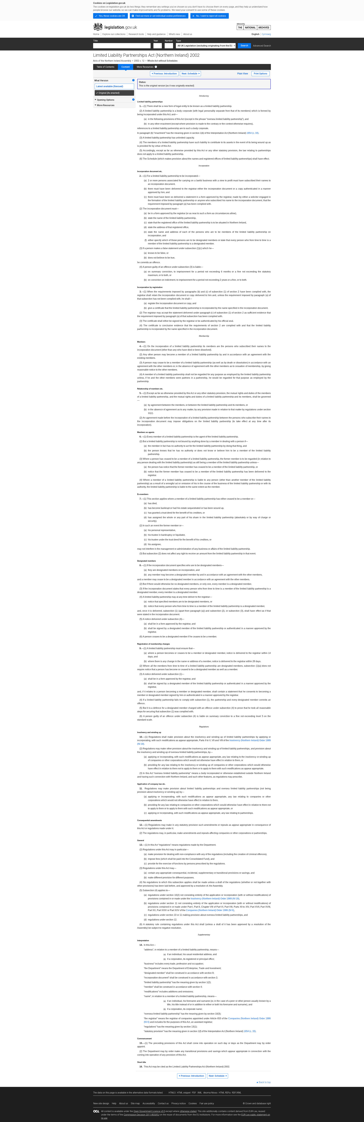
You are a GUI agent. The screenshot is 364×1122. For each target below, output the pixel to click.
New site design (101, 1103)
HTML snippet (184, 1092)
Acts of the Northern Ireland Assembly (112, 60)
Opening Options (104, 99)
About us (123, 1103)
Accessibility (149, 1103)
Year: (156, 40)
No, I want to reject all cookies (211, 16)
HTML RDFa (224, 1092)
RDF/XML (236, 1092)
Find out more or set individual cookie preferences (161, 16)
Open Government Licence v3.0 (149, 1111)
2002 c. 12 (139, 60)
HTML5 (172, 1092)
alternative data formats (145, 1092)
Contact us (163, 1103)
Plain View (242, 73)
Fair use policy (207, 1103)
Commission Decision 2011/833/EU (141, 1114)
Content (125, 67)
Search (244, 45)
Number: (169, 40)
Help (114, 1103)
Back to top (265, 1082)
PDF (194, 1092)
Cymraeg (266, 34)
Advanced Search (262, 45)
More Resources (145, 67)
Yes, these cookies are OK (112, 16)
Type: (178, 40)
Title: (95, 40)
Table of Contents (105, 67)
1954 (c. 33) (252, 133)
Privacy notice (178, 1103)
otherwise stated (188, 1111)
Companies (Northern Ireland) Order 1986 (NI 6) (210, 910)
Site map (135, 1103)
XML (199, 1092)
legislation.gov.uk (116, 23)
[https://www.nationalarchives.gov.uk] (254, 25)
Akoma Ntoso (210, 1092)
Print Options (260, 73)
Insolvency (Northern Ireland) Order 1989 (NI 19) (215, 898)
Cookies (193, 1103)
